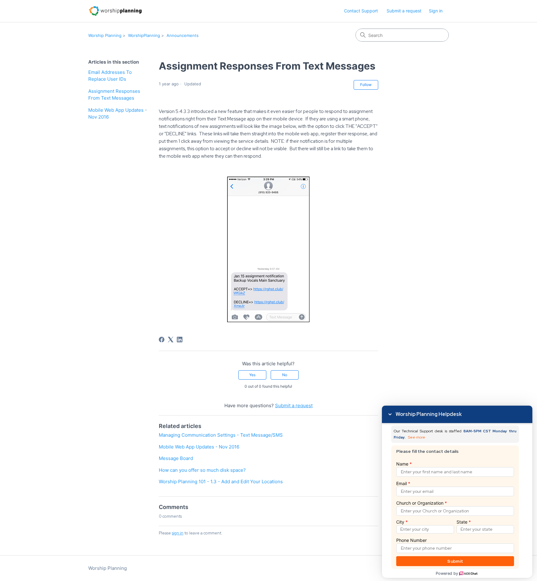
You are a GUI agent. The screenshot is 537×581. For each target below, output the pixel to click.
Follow (366, 84)
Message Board (176, 458)
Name (404, 463)
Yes (252, 374)
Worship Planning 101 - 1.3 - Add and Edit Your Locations (221, 481)
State (464, 522)
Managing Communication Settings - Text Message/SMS (221, 435)
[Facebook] (161, 339)
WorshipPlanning (144, 35)
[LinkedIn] (179, 339)
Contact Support (361, 10)
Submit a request (404, 10)
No (284, 374)
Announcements (183, 35)
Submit (455, 561)
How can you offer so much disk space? (202, 470)
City (402, 522)
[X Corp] (170, 339)
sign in (177, 533)
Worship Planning (105, 35)
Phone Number (411, 540)
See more (416, 437)
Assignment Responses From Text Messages (114, 94)
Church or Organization (421, 503)
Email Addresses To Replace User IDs (110, 75)
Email (403, 483)
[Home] (115, 11)
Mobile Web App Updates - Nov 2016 (117, 113)
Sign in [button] (436, 10)
